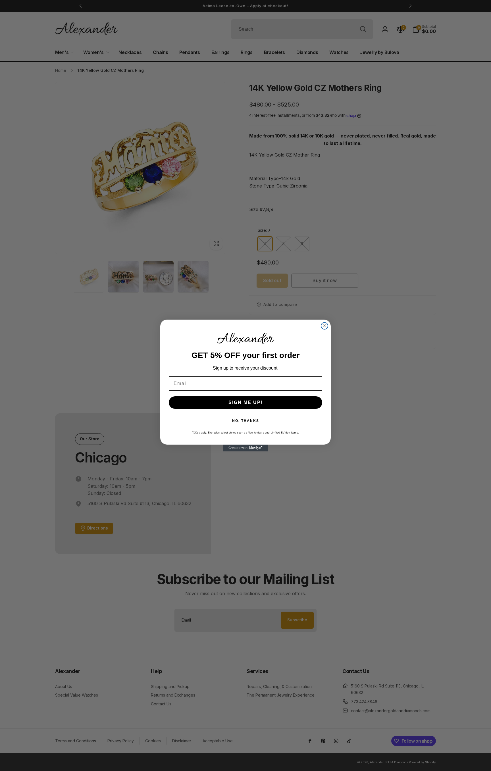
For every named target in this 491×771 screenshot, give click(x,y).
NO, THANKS (245, 421)
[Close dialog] (324, 325)
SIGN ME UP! (245, 402)
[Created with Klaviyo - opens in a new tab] (245, 448)
